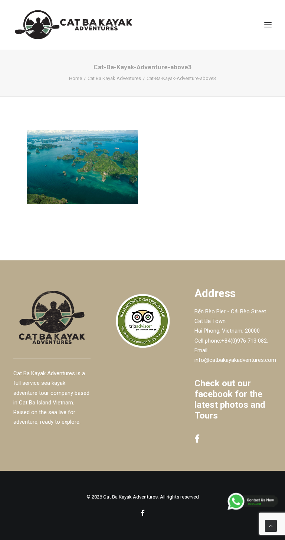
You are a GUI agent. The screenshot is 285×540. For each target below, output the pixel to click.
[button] (268, 25)
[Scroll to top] (271, 525)
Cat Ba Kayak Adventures (114, 78)
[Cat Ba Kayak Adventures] (73, 25)
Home (75, 78)
